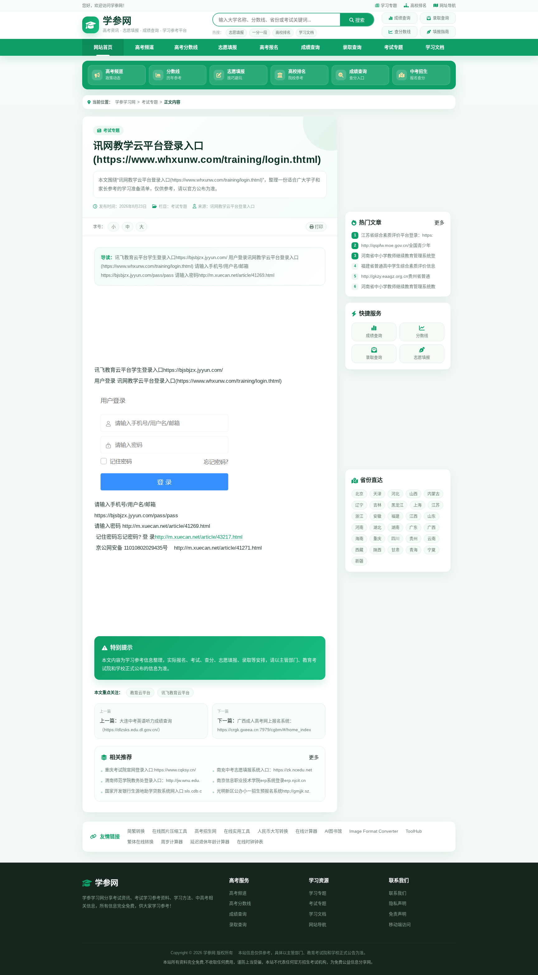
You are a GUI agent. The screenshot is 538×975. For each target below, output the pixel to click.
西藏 (359, 549)
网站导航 (317, 924)
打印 (318, 227)
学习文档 (306, 33)
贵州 (413, 538)
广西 (431, 527)
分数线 (422, 335)
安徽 (377, 516)
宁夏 (431, 549)
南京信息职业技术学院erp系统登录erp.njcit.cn (261, 780)
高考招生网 (205, 831)
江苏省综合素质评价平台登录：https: (397, 235)
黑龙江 (397, 505)
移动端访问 (400, 924)
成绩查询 (402, 18)
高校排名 (418, 5)
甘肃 (395, 549)
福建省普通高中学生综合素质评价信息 (398, 265)
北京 (359, 493)
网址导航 (448, 5)
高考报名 (269, 47)
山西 (413, 493)
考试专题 (393, 47)
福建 (395, 516)
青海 (413, 549)
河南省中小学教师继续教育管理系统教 (398, 286)
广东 (413, 527)
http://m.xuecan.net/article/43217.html (199, 537)
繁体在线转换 (140, 841)
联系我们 (397, 893)
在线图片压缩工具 (169, 831)
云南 (431, 538)
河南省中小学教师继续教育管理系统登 (398, 255)
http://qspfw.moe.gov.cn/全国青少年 (396, 245)
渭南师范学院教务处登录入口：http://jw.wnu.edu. (152, 780)
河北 (395, 493)
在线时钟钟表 (250, 841)
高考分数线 (186, 47)
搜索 (359, 20)
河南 (359, 527)
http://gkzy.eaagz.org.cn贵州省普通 (395, 276)
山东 (431, 516)
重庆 (377, 538)
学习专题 (389, 5)
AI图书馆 (333, 831)
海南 (359, 538)
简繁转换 (136, 831)
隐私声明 (397, 903)
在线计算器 (306, 831)
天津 (377, 493)
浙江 (359, 516)
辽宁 (359, 505)
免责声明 (397, 913)
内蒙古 (433, 493)
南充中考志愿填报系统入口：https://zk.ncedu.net (264, 769)
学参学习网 (125, 102)
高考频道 (144, 47)
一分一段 (259, 33)
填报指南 (441, 31)
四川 (395, 538)
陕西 (377, 549)
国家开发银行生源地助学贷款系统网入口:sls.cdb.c (153, 790)
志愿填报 (236, 33)
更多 (314, 757)
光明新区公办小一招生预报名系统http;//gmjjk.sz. (263, 790)
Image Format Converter (373, 831)
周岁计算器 (172, 841)
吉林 (377, 505)
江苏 (436, 505)
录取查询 (441, 18)
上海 (417, 505)
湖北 (377, 527)
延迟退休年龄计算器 (209, 841)
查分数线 (402, 31)
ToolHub (414, 831)
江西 (413, 516)
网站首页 (103, 47)
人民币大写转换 (272, 831)
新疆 (359, 561)
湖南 (395, 527)
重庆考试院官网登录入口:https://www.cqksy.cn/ (150, 769)
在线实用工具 (237, 831)
